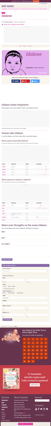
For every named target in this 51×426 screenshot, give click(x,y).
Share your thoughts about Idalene (14, 24)
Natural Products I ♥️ (19, 413)
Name (3, 232)
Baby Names (8, 6)
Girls (14, 286)
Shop (3, 410)
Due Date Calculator (19, 407)
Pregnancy (5, 400)
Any (5, 286)
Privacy (3, 417)
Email (3, 238)
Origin (4, 295)
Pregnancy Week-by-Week (21, 400)
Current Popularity (8, 291)
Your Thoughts (6, 244)
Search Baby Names (7, 319)
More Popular (11, 293)
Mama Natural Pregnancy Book (22, 415)
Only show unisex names (9, 288)
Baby (3, 403)
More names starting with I (25, 424)
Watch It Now (36, 1)
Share (20, 46)
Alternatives (30, 46)
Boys (9, 286)
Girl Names (11, 326)
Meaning (5, 300)
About (3, 413)
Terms (3, 419)
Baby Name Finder (19, 402)
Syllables (6, 312)
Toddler (4, 405)
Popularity (24, 46)
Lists (41, 8)
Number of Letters (7, 305)
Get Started (5, 8)
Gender (4, 284)
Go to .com (44, 3)
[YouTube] (36, 409)
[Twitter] (41, 409)
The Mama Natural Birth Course (22, 417)
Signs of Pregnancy (19, 404)
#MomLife (5, 407)
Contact (4, 415)
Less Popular (20, 293)
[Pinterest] (47, 409)
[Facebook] (38, 409)
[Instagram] (44, 409)
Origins (45, 8)
